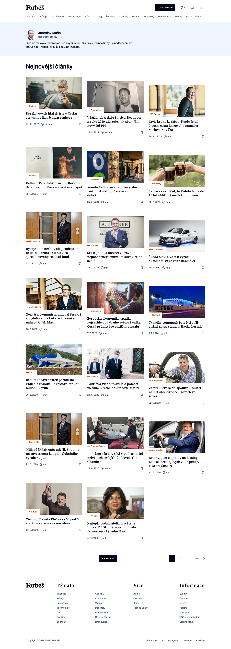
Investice (30, 16)
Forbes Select (193, 16)
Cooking (97, 16)
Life (87, 16)
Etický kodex (186, 622)
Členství (183, 598)
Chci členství (165, 7)
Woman (136, 16)
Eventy (178, 16)
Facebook (152, 640)
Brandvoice (101, 622)
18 (196, 558)
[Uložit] (80, 124)
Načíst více (108, 558)
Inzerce (183, 603)
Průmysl (43, 16)
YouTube (200, 640)
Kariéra (183, 608)
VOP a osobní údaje (189, 617)
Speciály (123, 16)
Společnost (58, 16)
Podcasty (149, 16)
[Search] (192, 7)
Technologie (74, 16)
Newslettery (164, 16)
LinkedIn (187, 640)
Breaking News (103, 617)
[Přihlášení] (182, 7)
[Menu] (201, 7)
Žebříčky (110, 16)
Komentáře (101, 598)
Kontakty (184, 612)
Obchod (137, 598)
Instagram (173, 640)
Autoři (136, 593)
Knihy (136, 603)
